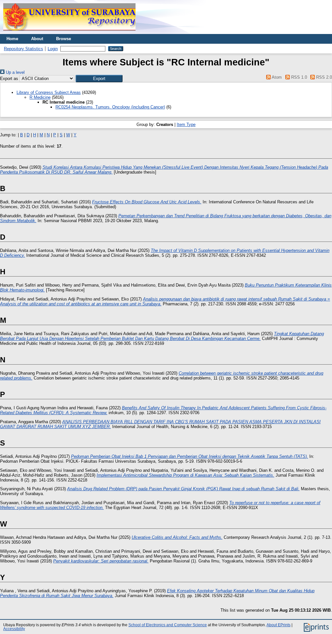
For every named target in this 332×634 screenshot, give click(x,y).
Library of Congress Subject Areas (49, 92)
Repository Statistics (23, 48)
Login (53, 48)
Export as (9, 78)
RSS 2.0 (323, 77)
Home (12, 38)
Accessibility (14, 629)
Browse (63, 38)
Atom (276, 77)
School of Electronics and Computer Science (167, 625)
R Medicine (40, 97)
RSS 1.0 (298, 77)
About (37, 38)
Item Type (186, 124)
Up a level (15, 72)
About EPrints (278, 625)
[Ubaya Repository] (69, 32)
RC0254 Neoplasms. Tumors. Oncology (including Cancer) (110, 107)
